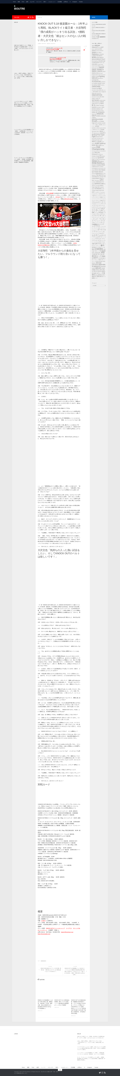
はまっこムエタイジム (99, 195)
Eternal (97, 74)
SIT (104, 168)
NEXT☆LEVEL (97, 141)
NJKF (97, 143)
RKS (103, 163)
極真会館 (98, 268)
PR (100, 156)
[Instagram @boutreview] (30, 17)
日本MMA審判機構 (101, 258)
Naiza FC (102, 138)
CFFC (101, 62)
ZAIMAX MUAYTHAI (99, 190)
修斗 (103, 245)
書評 (102, 261)
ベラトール (102, 228)
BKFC (99, 54)
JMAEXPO (97, 102)
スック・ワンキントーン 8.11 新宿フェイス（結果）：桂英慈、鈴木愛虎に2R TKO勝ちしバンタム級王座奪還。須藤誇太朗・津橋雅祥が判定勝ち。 (91, 1058)
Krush (94, 121)
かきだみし (103, 192)
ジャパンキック (99, 215)
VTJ (103, 181)
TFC (103, 173)
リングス (95, 242)
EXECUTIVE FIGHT (102, 74)
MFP (99, 133)
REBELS (95, 161)
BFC (97, 52)
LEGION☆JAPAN (95, 128)
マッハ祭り (103, 231)
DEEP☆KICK (97, 71)
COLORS (94, 64)
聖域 (93, 275)
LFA (104, 128)
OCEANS (94, 147)
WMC (98, 187)
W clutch (98, 185)
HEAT (100, 88)
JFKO (93, 102)
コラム (97, 205)
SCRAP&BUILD (95, 168)
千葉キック (97, 251)
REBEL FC (94, 159)
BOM (94, 57)
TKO (105, 175)
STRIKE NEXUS (98, 171)
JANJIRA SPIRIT (102, 100)
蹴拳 (93, 276)
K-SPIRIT (97, 105)
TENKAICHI (98, 173)
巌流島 (104, 251)
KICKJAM (93, 110)
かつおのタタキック (95, 193)
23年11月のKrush (68, 199)
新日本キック (96, 256)
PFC (96, 152)
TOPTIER (101, 176)
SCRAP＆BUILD (101, 168)
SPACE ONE (97, 170)
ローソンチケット (42, 930)
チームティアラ (97, 222)
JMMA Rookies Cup (96, 103)
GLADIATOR (96, 81)
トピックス (38, 1)
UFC (102, 180)
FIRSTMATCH (100, 78)
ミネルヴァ (101, 233)
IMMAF (96, 91)
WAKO (93, 183)
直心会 (96, 271)
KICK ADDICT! (99, 107)
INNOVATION (97, 95)
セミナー (99, 220)
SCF (98, 166)
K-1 (93, 105)
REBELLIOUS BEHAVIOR (100, 159)
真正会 (99, 271)
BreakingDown (95, 61)
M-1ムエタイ (98, 129)
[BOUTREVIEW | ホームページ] (19, 9)
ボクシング (98, 231)
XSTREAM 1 (98, 188)
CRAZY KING (94, 66)
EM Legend (101, 73)
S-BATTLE (94, 166)
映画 (100, 261)
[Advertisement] (80, 9)
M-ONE (102, 129)
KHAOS (94, 107)
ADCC (93, 49)
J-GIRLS (97, 98)
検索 (19, 1)
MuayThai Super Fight (98, 135)
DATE (93, 67)
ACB (99, 47)
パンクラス (98, 225)
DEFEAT (103, 71)
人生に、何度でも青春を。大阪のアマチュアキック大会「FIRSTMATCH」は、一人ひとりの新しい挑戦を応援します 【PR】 (90, 1042)
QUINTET (101, 158)
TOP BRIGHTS (95, 176)
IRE (100, 96)
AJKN (96, 49)
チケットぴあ (76, 928)
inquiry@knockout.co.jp (67, 932)
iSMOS (93, 98)
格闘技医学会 (97, 266)
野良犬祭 (99, 276)
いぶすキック (98, 192)
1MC (93, 45)
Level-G (101, 128)
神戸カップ (99, 273)
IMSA (96, 93)
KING (96, 110)
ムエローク (99, 237)
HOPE (100, 90)
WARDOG (98, 183)
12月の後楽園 (49, 193)
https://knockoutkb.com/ (44, 934)
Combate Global (100, 64)
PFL (99, 152)
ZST (93, 192)
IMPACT (100, 91)
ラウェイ (98, 238)
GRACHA (102, 85)
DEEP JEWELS (98, 69)
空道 (103, 273)
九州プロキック (99, 243)
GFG (97, 79)
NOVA (103, 145)
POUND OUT (100, 154)
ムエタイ (95, 235)
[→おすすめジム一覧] (57, 48)
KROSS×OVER (97, 119)
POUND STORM (95, 156)
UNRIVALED (99, 181)
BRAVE (94, 59)
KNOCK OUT (98, 115)
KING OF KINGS (101, 110)
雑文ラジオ (104, 276)
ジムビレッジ (51, 1)
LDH (96, 123)
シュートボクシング (98, 210)
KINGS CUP (94, 114)
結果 (27, 1)
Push (23, 1)
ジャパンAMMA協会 (99, 212)
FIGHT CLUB (95, 76)
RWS (103, 165)
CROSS (98, 66)
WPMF (93, 188)
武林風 (93, 269)
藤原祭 (99, 274)
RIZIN (99, 163)
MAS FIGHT (94, 131)
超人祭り (103, 274)
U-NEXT (43, 920)
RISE (94, 163)
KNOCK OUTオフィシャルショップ (55, 928)
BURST (98, 62)
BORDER (98, 57)
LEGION (97, 126)
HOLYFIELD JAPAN (95, 90)
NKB (101, 143)
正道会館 (103, 268)
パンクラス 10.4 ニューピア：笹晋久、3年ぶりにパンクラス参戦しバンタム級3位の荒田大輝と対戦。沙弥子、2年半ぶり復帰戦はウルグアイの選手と (91, 1048)
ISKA (103, 96)
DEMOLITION (95, 73)
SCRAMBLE (101, 166)
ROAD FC (94, 165)
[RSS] (33, 17)
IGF (94, 91)
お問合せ (66, 1)
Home (14, 1)
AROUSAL (98, 50)
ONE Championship (98, 148)
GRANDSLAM (95, 88)
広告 (93, 252)
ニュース (32, 1)
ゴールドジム (100, 207)
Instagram (74, 1)
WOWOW (102, 187)
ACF (102, 47)
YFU (103, 188)
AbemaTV (95, 47)
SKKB (93, 170)
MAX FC (98, 131)
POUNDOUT (95, 154)
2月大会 (57, 197)
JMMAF (102, 102)
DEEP (101, 68)
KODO (98, 116)
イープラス (69, 928)
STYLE (93, 173)
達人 (95, 276)
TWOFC (101, 178)
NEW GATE (99, 140)
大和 (100, 251)
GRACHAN (96, 87)
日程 (44, 1)
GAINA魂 (94, 79)
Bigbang (95, 54)
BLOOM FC (99, 55)
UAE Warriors (97, 180)
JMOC (102, 103)
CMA (103, 62)
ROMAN (99, 165)
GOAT (99, 85)
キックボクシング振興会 (98, 200)
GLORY (100, 83)
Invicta (98, 96)
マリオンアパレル (95, 233)
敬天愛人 (99, 252)
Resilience (101, 161)
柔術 (97, 263)
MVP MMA (98, 138)
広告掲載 (60, 1)
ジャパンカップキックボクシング (99, 214)
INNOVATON (94, 96)
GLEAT (95, 83)
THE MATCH (100, 175)
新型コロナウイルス (98, 253)
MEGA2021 (96, 133)
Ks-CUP (98, 121)
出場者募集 (99, 249)
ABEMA (97, 45)
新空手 (95, 258)
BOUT (102, 57)
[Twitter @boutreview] (28, 17)
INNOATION (99, 93)
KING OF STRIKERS (98, 112)
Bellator (94, 52)
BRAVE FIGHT (100, 59)
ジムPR (100, 211)
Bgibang (100, 52)
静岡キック (95, 278)
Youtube (81, 1)
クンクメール (98, 203)
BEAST (101, 50)
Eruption (93, 74)
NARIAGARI (94, 140)
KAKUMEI (102, 105)
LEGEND (99, 123)
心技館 (95, 252)
